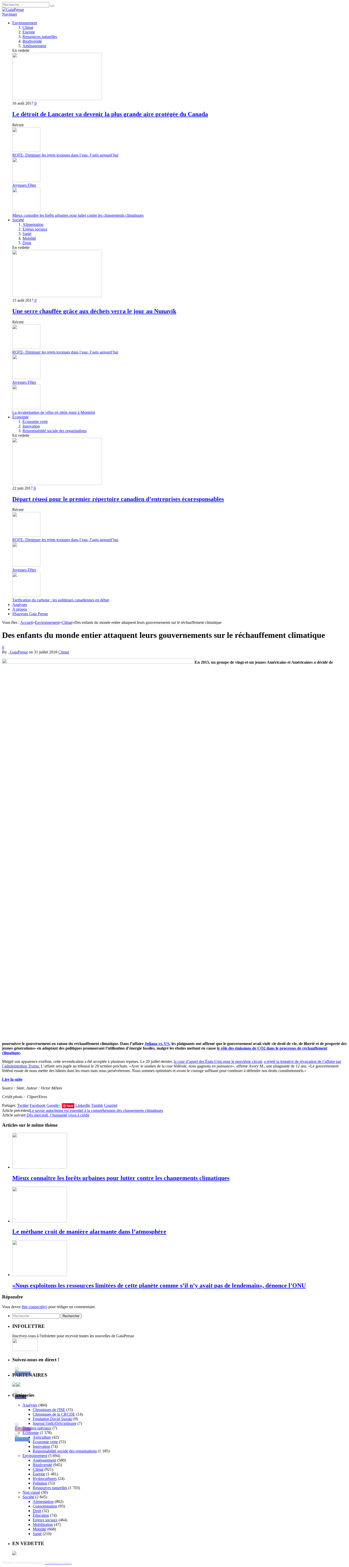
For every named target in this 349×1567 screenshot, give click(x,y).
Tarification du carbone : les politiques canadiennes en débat (60, 600)
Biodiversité (32, 41)
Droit (26, 243)
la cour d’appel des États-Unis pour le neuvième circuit (218, 1061)
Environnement (24, 23)
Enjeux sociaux (34, 229)
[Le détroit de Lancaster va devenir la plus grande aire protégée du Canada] (57, 98)
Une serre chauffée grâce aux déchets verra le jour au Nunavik (94, 311)
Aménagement (34, 46)
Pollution (40, 1483)
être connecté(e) (34, 1307)
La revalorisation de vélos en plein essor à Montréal (53, 412)
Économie (20, 417)
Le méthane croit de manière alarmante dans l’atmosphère (89, 1231)
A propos (19, 609)
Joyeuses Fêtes (24, 185)
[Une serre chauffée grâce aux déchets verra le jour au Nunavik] (57, 296)
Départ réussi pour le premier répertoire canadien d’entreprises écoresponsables (118, 499)
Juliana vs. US (157, 1043)
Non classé (31, 1492)
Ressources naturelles (39, 36)
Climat (27, 27)
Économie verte (35, 421)
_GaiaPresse (18, 652)
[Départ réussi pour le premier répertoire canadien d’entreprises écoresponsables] (57, 483)
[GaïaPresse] (13, 9)
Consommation (45, 1506)
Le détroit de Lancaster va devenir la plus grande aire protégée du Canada (110, 114)
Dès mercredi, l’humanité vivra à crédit (58, 1115)
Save (70, 1106)
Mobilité (29, 238)
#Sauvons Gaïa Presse (30, 614)
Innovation (31, 426)
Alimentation (32, 224)
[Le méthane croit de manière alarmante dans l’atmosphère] (39, 1221)
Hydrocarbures (45, 1478)
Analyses (19, 604)
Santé (26, 234)
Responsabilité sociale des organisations (54, 431)
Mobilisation (43, 1524)
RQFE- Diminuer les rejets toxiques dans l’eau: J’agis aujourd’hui (65, 155)
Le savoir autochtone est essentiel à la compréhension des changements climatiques (96, 1110)
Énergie (28, 32)
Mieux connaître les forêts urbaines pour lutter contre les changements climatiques (78, 215)
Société (18, 220)
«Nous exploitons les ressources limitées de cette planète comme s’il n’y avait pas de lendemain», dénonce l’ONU (159, 1285)
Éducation (41, 1515)
